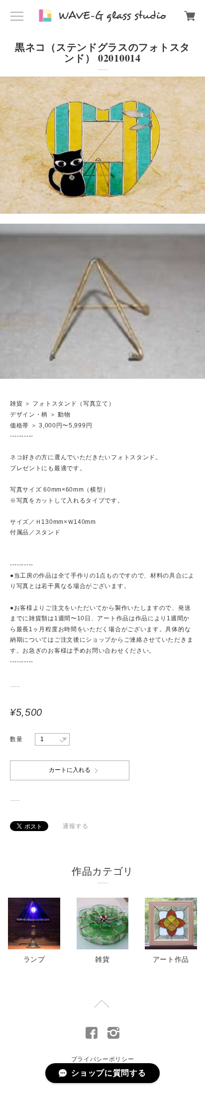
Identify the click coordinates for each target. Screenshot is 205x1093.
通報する (75, 826)
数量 (16, 739)
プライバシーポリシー (102, 1059)
